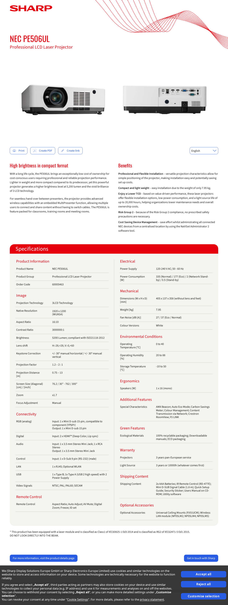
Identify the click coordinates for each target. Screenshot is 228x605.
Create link (73, 151)
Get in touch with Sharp (201, 558)
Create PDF (45, 151)
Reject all (203, 584)
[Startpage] (31, 8)
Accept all (203, 574)
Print (21, 151)
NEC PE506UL (30, 38)
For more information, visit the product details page (43, 558)
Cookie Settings (77, 599)
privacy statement (152, 599)
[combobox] (204, 150)
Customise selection (204, 596)
